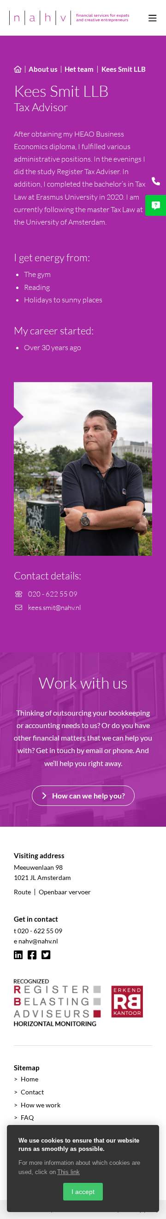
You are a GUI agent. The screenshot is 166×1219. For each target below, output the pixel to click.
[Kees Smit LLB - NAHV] (69, 18)
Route (22, 892)
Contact (32, 1092)
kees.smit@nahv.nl (54, 607)
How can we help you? (88, 795)
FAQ (27, 1117)
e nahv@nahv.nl (36, 941)
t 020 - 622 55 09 (38, 931)
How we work (40, 1105)
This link (68, 1172)
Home (29, 1079)
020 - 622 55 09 (52, 594)
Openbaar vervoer (65, 892)
